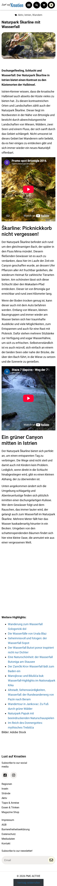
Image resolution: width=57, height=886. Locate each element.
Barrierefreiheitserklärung (16, 829)
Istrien (27, 14)
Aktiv (20, 14)
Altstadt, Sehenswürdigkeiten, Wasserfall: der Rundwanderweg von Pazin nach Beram (31, 694)
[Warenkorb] (44, 5)
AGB (4, 824)
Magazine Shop (10, 812)
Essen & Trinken (10, 807)
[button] (28, 5)
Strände (6, 793)
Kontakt (6, 843)
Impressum (8, 820)
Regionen (7, 784)
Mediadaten (8, 838)
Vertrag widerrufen (28, 882)
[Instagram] (13, 775)
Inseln (5, 788)
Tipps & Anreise (10, 802)
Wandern (37, 14)
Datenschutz (9, 834)
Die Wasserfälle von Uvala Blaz (27, 633)
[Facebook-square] (5, 775)
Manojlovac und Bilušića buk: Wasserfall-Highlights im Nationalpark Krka (31, 680)
